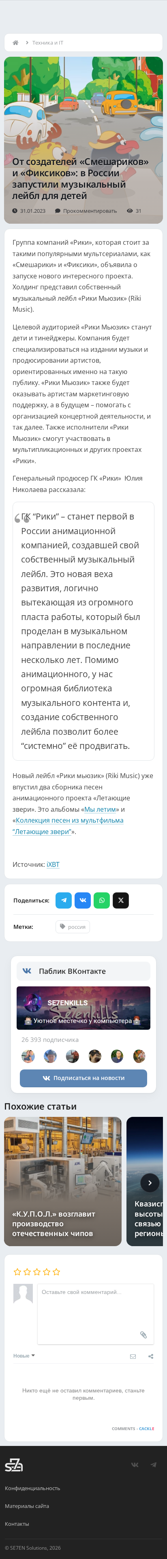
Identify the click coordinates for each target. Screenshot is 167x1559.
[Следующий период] (150, 1183)
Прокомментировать (90, 210)
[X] (121, 900)
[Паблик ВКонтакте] (30, 971)
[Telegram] (64, 900)
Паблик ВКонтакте (72, 971)
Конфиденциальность (32, 1488)
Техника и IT (47, 42)
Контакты (17, 1523)
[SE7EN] (14, 1465)
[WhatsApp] (102, 900)
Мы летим (100, 809)
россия (77, 926)
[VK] (83, 900)
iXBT (53, 864)
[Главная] (17, 42)
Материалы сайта (27, 1506)
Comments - (133, 1428)
